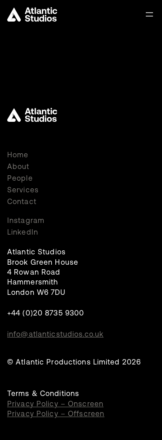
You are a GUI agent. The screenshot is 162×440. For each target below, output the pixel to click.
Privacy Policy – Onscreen (55, 404)
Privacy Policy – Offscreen (55, 413)
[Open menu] (149, 14)
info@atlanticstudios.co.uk (55, 334)
